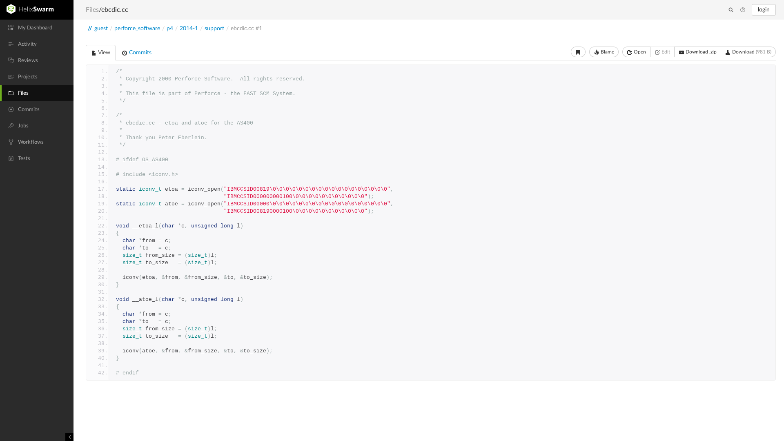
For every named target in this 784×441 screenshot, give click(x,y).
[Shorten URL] (578, 52)
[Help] (743, 10)
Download (751, 51)
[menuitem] (37, 28)
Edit (665, 51)
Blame (606, 51)
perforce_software (137, 28)
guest (101, 28)
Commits (139, 53)
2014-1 (189, 28)
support (214, 28)
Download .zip (700, 51)
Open (639, 51)
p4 (170, 28)
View (103, 53)
